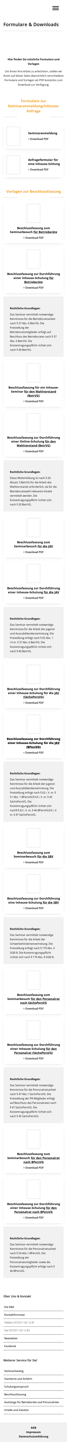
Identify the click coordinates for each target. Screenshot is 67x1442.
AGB (33, 1427)
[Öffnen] (55, 8)
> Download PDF (38, 139)
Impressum (33, 1432)
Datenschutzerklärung (33, 1436)
